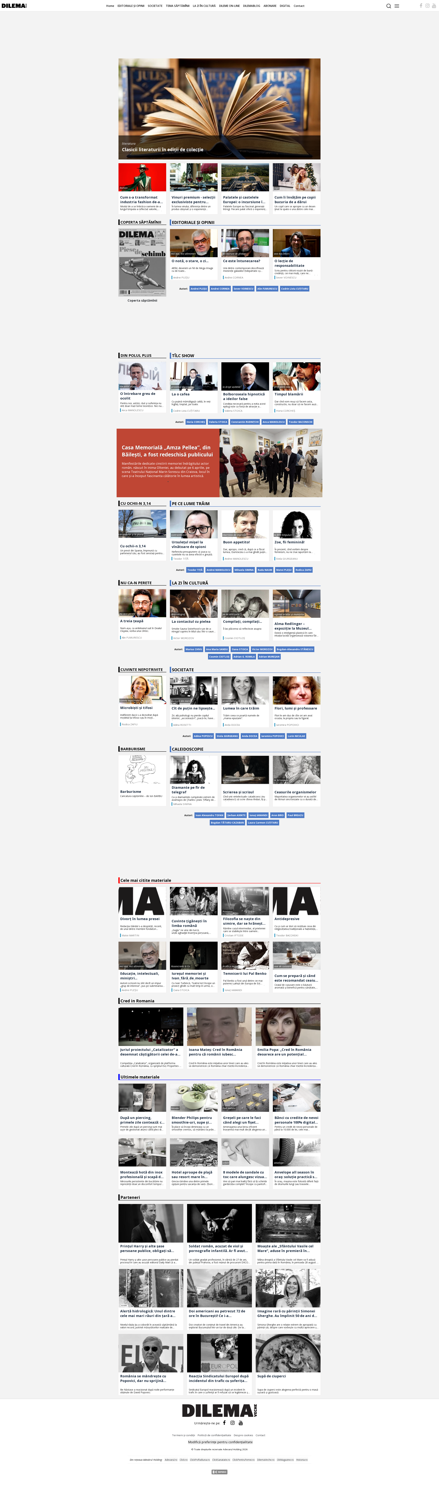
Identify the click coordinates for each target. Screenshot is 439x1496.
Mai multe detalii (37, 1466)
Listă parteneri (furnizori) (205, 1475)
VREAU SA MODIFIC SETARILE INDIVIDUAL (392, 1473)
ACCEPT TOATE (392, 1460)
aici (79, 1481)
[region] (219, 1472)
